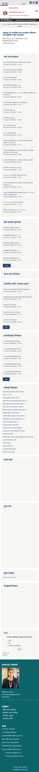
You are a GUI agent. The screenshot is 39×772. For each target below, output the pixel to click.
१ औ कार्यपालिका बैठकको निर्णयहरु (12, 341)
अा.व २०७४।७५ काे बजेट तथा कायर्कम (13, 202)
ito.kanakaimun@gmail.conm (14, 756)
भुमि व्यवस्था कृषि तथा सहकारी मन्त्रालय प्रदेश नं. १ (15, 410)
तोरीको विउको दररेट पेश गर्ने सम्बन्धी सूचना (23, 20)
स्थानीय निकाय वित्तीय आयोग (9, 440)
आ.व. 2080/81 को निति (9, 133)
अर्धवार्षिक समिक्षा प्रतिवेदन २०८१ (12, 250)
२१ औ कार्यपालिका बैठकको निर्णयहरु (12, 364)
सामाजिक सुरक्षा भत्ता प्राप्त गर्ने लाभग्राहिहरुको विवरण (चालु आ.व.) (18, 437)
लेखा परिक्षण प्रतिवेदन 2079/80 (11, 258)
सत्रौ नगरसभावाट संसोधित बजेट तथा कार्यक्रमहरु (15, 102)
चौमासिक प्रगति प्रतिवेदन (10, 713)
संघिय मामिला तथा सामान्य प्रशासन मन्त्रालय (13, 392)
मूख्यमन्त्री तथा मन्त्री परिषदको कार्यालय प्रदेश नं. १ (15, 401)
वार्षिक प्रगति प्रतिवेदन (9, 710)
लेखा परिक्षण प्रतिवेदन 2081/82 (11, 227)
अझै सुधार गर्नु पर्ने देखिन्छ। (15, 645)
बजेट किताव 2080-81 (9, 110)
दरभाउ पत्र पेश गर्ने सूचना (10, 304)
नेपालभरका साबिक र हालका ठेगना (10, 425)
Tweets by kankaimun (9, 577)
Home (4, 24)
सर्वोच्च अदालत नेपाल (8, 446)
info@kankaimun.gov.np (13, 749)
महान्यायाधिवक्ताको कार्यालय (9, 449)
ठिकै (10, 643)
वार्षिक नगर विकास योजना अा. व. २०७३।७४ (15, 210)
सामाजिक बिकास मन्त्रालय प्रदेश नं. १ (12, 413)
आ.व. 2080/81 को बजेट (10, 125)
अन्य (6, 327)
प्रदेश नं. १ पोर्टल (7, 395)
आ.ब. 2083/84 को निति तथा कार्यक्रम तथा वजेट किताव (17, 62)
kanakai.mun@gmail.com (13, 752)
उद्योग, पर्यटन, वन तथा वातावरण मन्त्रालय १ (13, 407)
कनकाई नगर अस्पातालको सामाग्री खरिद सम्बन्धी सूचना (16, 289)
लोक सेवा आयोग (6, 443)
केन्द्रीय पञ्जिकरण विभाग (9, 452)
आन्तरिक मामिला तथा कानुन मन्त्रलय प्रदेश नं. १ (14, 416)
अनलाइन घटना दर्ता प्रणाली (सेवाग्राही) (12, 428)
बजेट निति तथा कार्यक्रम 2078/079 (12, 167)
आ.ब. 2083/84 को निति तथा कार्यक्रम (13, 70)
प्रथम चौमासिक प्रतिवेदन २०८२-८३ (12, 235)
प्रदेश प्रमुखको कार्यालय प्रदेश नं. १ (11, 398)
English (18, 4)
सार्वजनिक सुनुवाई (8, 716)
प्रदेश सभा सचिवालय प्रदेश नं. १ (11, 422)
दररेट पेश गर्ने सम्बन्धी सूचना (10, 320)
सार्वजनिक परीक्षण (8, 718)
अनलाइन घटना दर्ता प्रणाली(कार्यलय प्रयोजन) (14, 431)
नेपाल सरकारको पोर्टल (8, 434)
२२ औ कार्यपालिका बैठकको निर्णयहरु (12, 356)
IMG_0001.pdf (9, 43)
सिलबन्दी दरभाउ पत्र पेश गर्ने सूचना (12, 312)
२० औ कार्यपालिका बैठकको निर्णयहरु (12, 371)
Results (5, 655)
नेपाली (23, 4)
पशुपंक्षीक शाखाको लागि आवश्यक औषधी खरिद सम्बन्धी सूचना (18, 297)
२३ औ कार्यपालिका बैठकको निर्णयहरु (12, 349)
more (6, 265)
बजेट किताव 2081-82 (9, 117)
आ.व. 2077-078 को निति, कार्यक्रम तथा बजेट (15, 175)
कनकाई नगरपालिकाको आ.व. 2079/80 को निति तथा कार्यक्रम (18, 160)
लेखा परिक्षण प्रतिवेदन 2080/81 (11, 243)
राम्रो (10, 640)
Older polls (6, 653)
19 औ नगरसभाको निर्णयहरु (10, 77)
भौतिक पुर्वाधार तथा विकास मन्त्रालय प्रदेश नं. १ (14, 404)
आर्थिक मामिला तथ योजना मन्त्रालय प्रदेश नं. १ (14, 419)
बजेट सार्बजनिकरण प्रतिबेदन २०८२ (12, 85)
